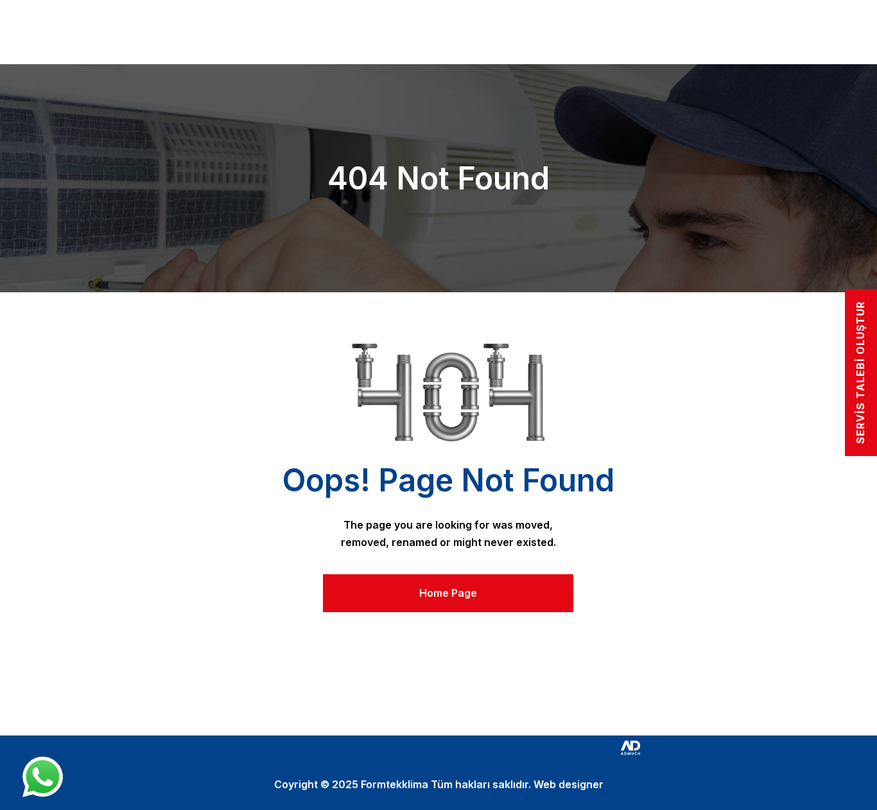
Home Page (448, 592)
